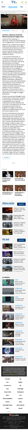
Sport (22, 7)
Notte (20, 402)
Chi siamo (5, 421)
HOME (2, 11)
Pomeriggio (20, 388)
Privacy (16, 421)
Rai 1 (7, 382)
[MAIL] (26, 2)
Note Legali (11, 421)
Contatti (9, 411)
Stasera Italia (7, 392)
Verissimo (7, 379)
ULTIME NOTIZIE (8, 11)
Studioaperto (20, 392)
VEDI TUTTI (21, 204)
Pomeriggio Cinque (7, 405)
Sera (20, 395)
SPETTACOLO (6, 157)
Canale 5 (7, 402)
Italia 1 (7, 408)
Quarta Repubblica (7, 398)
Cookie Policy (21, 421)
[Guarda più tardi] (23, 31)
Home (3, 7)
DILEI (20, 418)
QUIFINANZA (8, 419)
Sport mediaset (20, 405)
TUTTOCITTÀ (15, 418)
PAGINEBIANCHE (9, 418)
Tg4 (20, 379)
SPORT (16, 279)
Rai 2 (7, 388)
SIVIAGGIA (24, 418)
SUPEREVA (19, 419)
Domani (20, 408)
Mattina (20, 382)
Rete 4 (7, 395)
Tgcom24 (20, 398)
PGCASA (4, 418)
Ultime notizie (12, 7)
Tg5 (20, 385)
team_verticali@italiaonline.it (10, 373)
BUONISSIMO (14, 419)
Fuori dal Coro (7, 385)
